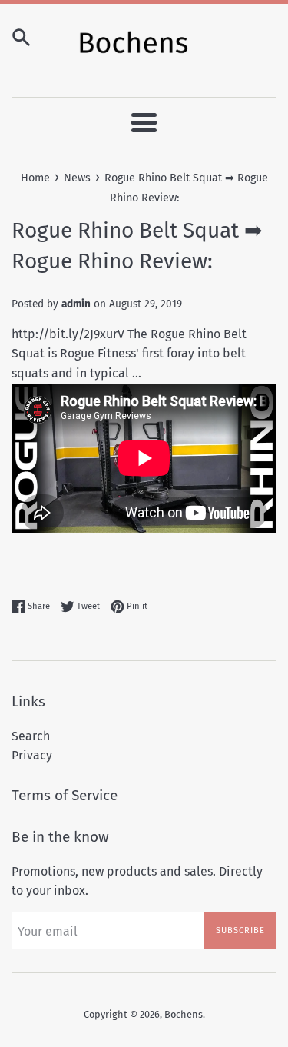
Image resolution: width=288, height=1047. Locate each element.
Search (31, 736)
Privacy (32, 755)
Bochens (183, 1014)
